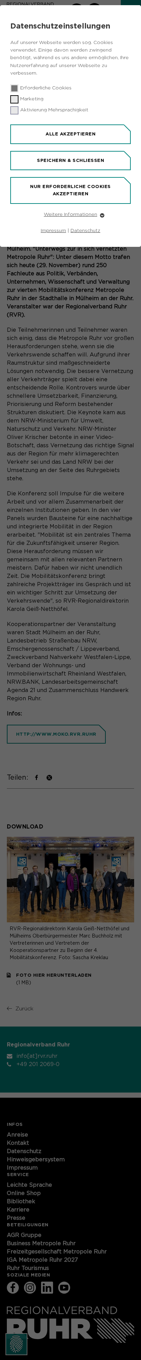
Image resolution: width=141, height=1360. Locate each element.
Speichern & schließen (70, 160)
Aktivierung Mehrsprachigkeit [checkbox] (54, 110)
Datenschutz (85, 230)
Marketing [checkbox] (31, 99)
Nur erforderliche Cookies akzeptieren (70, 190)
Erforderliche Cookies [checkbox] (46, 88)
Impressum (53, 230)
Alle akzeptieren (70, 133)
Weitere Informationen (70, 214)
